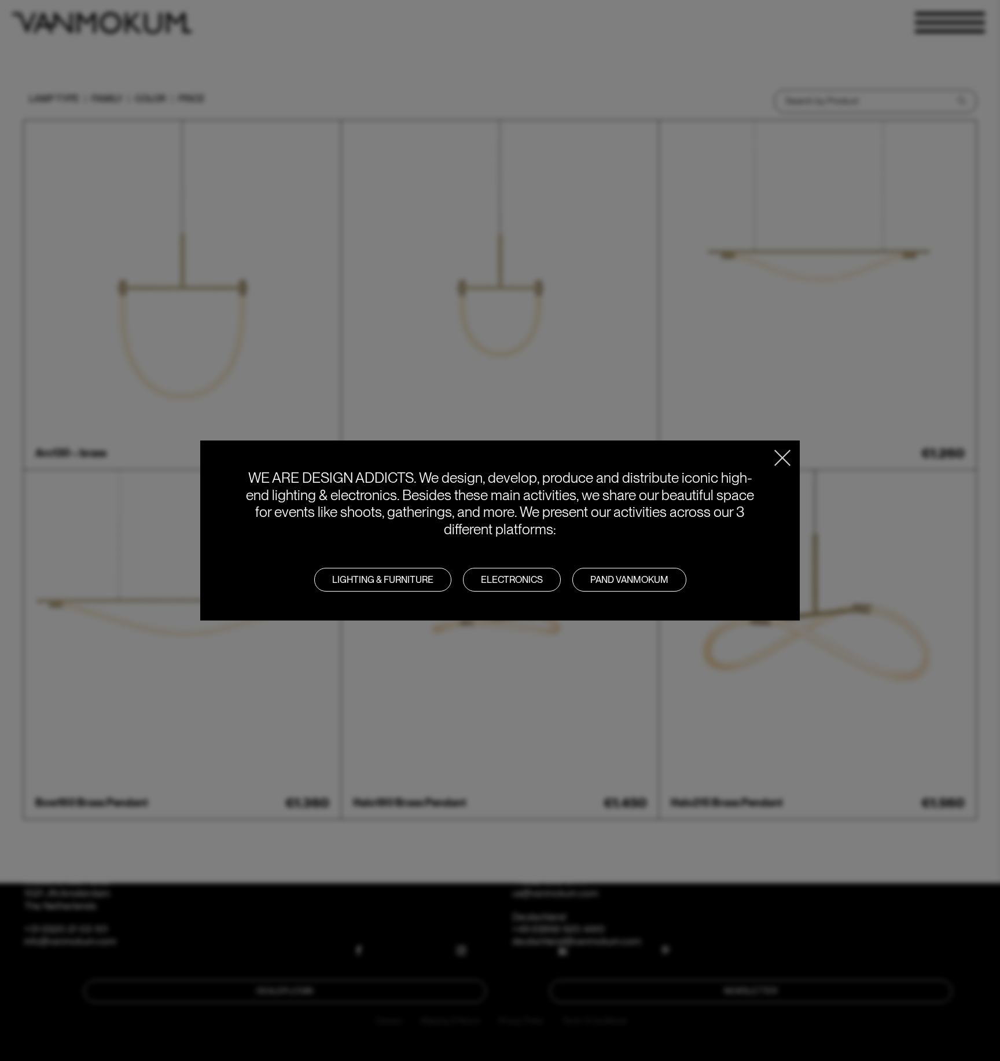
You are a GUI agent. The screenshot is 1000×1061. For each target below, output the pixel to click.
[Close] (782, 457)
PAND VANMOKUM (629, 579)
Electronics (512, 579)
